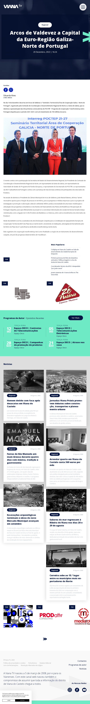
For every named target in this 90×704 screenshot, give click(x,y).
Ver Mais (75, 318)
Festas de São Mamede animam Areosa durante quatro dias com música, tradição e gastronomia (23, 458)
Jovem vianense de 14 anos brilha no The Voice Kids (64, 274)
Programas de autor (77, 665)
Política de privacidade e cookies (14, 663)
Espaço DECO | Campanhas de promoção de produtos (28, 343)
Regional (45, 25)
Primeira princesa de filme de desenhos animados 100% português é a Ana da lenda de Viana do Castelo (64, 260)
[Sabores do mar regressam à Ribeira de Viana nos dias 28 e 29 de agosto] (66, 511)
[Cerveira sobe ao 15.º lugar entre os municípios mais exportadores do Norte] (66, 566)
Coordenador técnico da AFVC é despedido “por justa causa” (65, 267)
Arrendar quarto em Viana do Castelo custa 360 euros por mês (66, 462)
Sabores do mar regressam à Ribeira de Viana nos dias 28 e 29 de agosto (66, 522)
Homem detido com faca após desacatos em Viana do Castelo (23, 403)
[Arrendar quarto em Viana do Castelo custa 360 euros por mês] (66, 450)
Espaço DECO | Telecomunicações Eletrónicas (66, 331)
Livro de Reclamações (11, 665)
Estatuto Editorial (45, 663)
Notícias (82, 668)
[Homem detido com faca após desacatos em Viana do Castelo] (24, 391)
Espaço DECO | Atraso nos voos (70, 343)
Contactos (82, 661)
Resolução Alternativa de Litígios (32, 665)
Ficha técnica (32, 663)
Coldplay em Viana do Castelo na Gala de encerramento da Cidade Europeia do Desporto (65, 252)
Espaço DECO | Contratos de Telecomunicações (27, 329)
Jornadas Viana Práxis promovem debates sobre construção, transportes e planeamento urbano (66, 405)
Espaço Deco (19, 333)
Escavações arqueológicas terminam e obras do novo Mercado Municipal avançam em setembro (23, 519)
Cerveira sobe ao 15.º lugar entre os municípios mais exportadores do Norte (65, 578)
